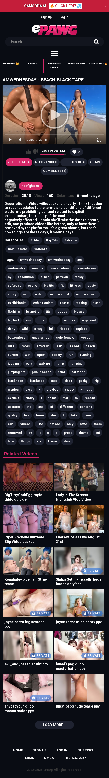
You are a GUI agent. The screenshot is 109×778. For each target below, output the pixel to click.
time (87, 415)
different (66, 407)
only (70, 424)
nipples (13, 389)
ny (9, 277)
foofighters (30, 186)
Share (95, 162)
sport (41, 355)
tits (48, 311)
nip (96, 381)
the (29, 407)
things (25, 441)
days (67, 441)
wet (27, 355)
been (40, 415)
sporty (57, 355)
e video (52, 389)
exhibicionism (86, 294)
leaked (74, 346)
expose (70, 320)
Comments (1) (54, 171)
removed (15, 433)
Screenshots (73, 162)
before (55, 424)
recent (89, 398)
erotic (32, 285)
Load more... (54, 725)
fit (62, 285)
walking (44, 363)
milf (25, 294)
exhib (39, 294)
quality (12, 415)
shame (83, 433)
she (53, 415)
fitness (75, 285)
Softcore (40, 249)
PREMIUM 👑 (11, 63)
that (65, 398)
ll (64, 415)
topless (81, 329)
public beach (41, 372)
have (83, 424)
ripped (64, 329)
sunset (13, 355)
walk (29, 363)
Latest (32, 63)
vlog (29, 389)
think (52, 398)
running (86, 355)
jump (60, 363)
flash (97, 303)
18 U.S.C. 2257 (75, 758)
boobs (62, 311)
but (97, 433)
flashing (14, 311)
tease (64, 303)
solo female (65, 337)
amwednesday (31, 260)
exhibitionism (43, 303)
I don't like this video (35, 151)
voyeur (86, 337)
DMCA (49, 758)
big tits (49, 285)
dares (25, 346)
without (86, 389)
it (40, 433)
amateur (43, 346)
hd (51, 329)
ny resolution (86, 268)
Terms (28, 758)
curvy (12, 294)
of (51, 407)
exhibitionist (17, 303)
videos (25, 424)
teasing (81, 303)
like (40, 424)
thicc (41, 320)
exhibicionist (59, 294)
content (86, 407)
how (11, 441)
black (68, 381)
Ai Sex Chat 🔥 (98, 63)
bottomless (17, 337)
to (76, 398)
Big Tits (52, 240)
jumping (76, 363)
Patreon (70, 240)
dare (11, 346)
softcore (14, 285)
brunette (32, 311)
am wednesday (59, 260)
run (71, 355)
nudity (29, 398)
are (39, 441)
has (26, 415)
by (30, 433)
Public (35, 240)
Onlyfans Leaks (54, 65)
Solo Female (17, 249)
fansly (79, 277)
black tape (15, 381)
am (79, 260)
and (41, 407)
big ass (79, 311)
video (69, 389)
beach (90, 346)
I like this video (28, 151)
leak (59, 346)
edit (11, 424)
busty (91, 285)
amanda (37, 268)
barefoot (78, 372)
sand (61, 372)
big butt (13, 320)
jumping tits (17, 372)
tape (54, 381)
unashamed (41, 337)
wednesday (16, 268)
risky (11, 329)
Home (18, 750)
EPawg (48, 770)
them (98, 424)
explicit (13, 398)
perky (83, 381)
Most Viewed (76, 63)
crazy (38, 329)
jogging (13, 363)
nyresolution (59, 268)
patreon (62, 277)
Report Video (46, 162)
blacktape (37, 381)
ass (28, 320)
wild (25, 329)
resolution (26, 277)
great (68, 433)
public (44, 277)
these (52, 441)
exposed (89, 320)
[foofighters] (10, 186)
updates (14, 407)
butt (54, 320)
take (74, 415)
